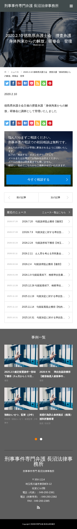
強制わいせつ (17, 419)
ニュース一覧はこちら (54, 212)
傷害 (6, 380)
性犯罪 (7, 419)
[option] (39, 385)
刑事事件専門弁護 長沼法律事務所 (31, 6)
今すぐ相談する (38, 179)
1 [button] (36, 439)
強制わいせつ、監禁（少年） (19, 414)
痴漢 (41, 423)
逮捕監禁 (28, 419)
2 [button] (41, 439)
